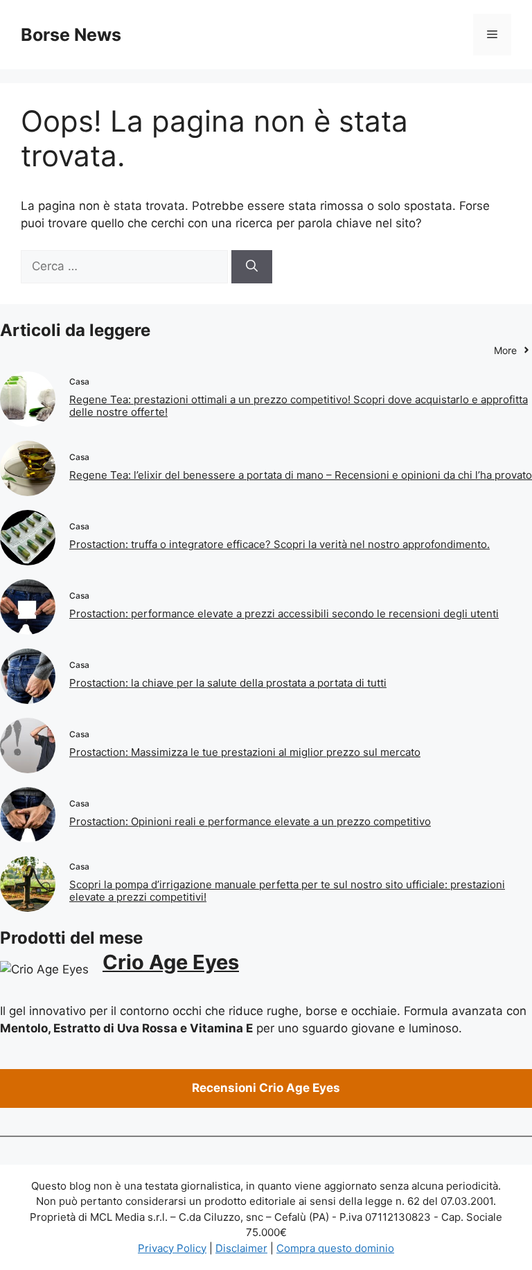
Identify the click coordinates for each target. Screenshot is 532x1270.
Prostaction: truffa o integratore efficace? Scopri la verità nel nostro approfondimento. (279, 544)
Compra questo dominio (335, 1248)
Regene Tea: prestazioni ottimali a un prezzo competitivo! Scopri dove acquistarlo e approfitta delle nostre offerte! (298, 405)
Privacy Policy (172, 1248)
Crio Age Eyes (171, 962)
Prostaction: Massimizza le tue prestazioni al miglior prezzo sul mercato (244, 752)
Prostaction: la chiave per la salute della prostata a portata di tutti (228, 682)
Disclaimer (241, 1248)
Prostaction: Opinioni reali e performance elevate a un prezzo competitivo (250, 821)
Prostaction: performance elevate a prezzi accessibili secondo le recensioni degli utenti (284, 613)
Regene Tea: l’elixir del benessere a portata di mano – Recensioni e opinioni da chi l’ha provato (300, 475)
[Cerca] (251, 266)
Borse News (71, 34)
